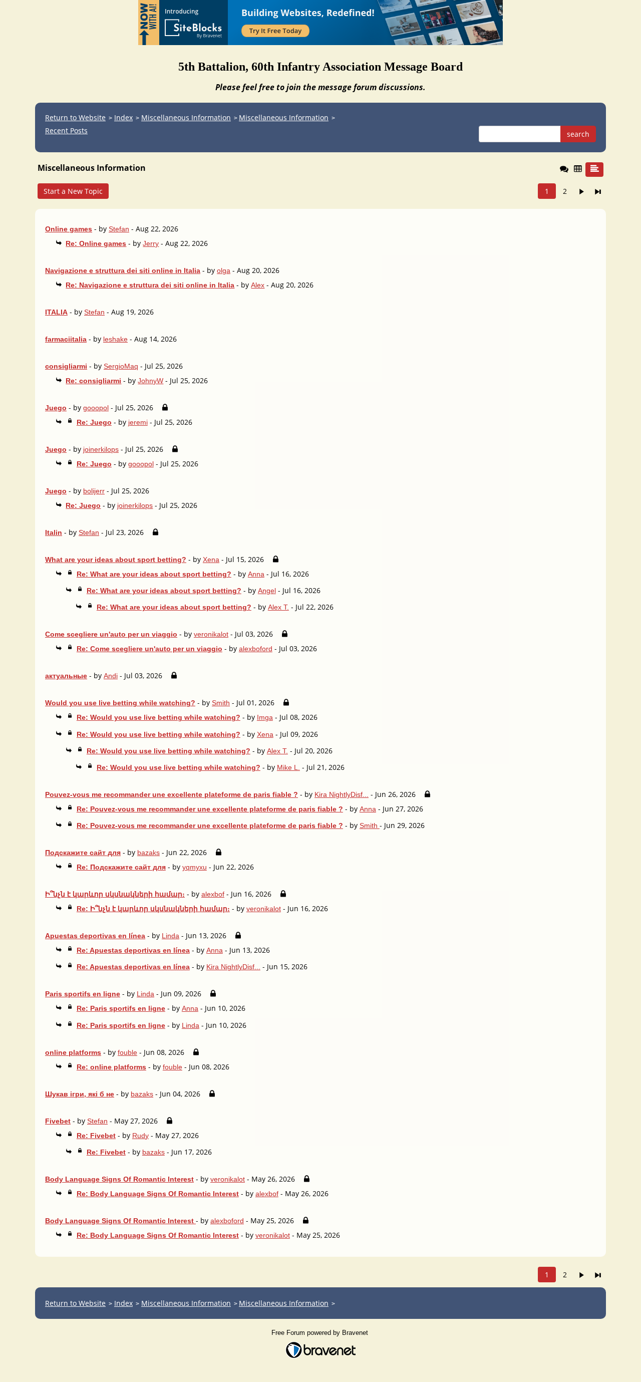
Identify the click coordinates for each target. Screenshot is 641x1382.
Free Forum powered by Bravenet (320, 1332)
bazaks (148, 853)
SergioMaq (121, 366)
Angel (267, 591)
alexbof (212, 894)
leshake (115, 339)
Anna (256, 574)
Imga (265, 717)
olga (223, 270)
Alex (257, 285)
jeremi (138, 422)
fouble (127, 1052)
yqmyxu (194, 867)
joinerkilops (101, 449)
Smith (221, 703)
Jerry (151, 243)
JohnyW (150, 381)
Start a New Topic (73, 191)
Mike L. (288, 767)
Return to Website (75, 117)
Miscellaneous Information (186, 117)
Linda (170, 936)
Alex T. (278, 607)
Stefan (119, 229)
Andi (111, 676)
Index (123, 117)
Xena (211, 560)
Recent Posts (66, 130)
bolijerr (94, 491)
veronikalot (211, 634)
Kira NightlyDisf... (341, 794)
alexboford (255, 649)
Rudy (140, 1136)
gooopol (96, 408)
